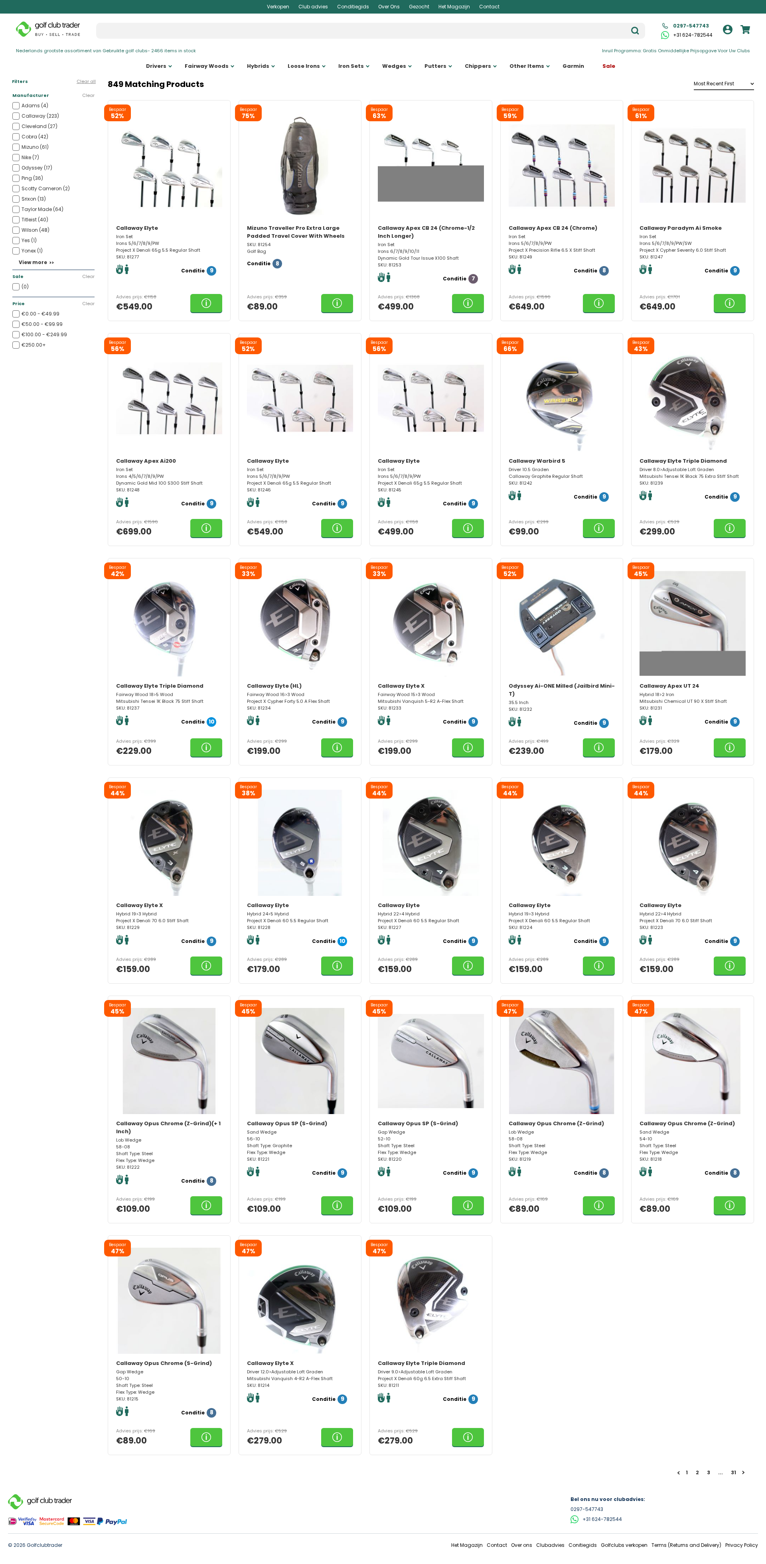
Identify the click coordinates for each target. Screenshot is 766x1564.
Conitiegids (583, 1545)
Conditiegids (353, 6)
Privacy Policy (741, 1545)
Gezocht (419, 6)
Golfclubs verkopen (624, 1545)
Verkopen (278, 6)
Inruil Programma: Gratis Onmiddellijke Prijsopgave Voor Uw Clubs (676, 50)
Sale (608, 66)
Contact (489, 6)
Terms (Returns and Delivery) (686, 1545)
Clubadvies (550, 1545)
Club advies (313, 6)
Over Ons (389, 6)
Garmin (573, 66)
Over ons (521, 1545)
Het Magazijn (454, 6)
